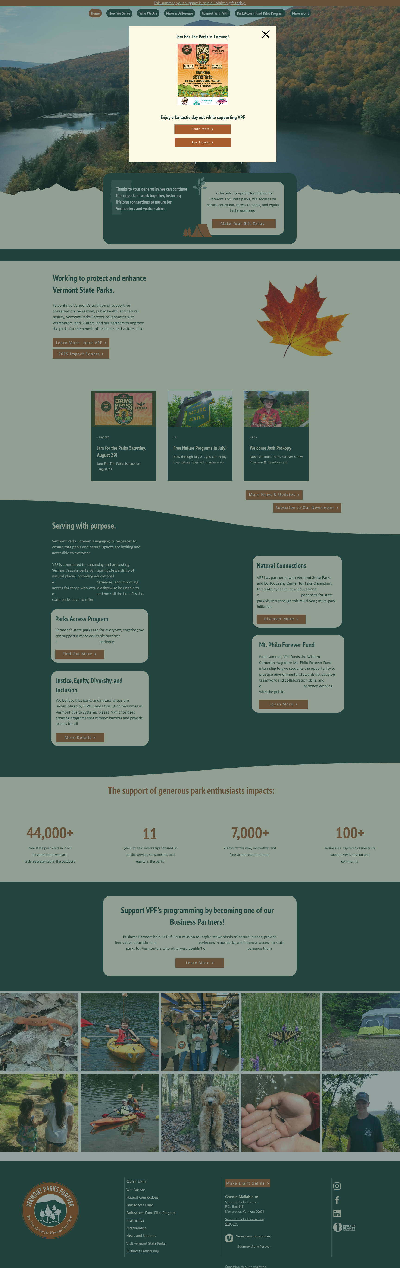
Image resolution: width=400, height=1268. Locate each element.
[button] (266, 34)
